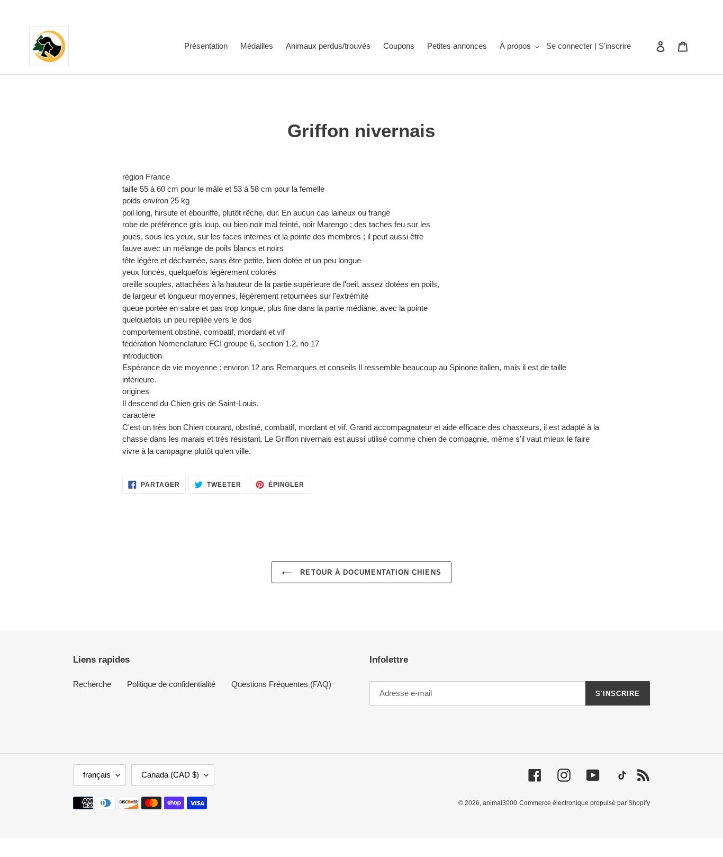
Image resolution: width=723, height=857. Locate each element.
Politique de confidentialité (171, 684)
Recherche (92, 684)
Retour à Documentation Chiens (369, 572)
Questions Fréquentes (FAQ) (281, 684)
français (97, 774)
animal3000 (500, 803)
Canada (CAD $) (170, 774)
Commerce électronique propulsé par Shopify (584, 803)
